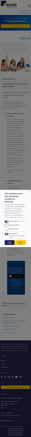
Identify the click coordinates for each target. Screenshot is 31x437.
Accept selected (9, 242)
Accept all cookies (20, 242)
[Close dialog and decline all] (30, 191)
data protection (8, 215)
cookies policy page (18, 217)
